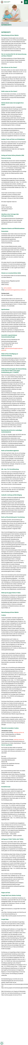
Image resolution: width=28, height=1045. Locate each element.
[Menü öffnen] (26, 2)
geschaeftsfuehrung (10, 290)
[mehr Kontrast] (21, 2)
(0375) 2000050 (7, 288)
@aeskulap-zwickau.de (20, 290)
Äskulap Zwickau (5, 23)
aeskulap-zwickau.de (19, 732)
